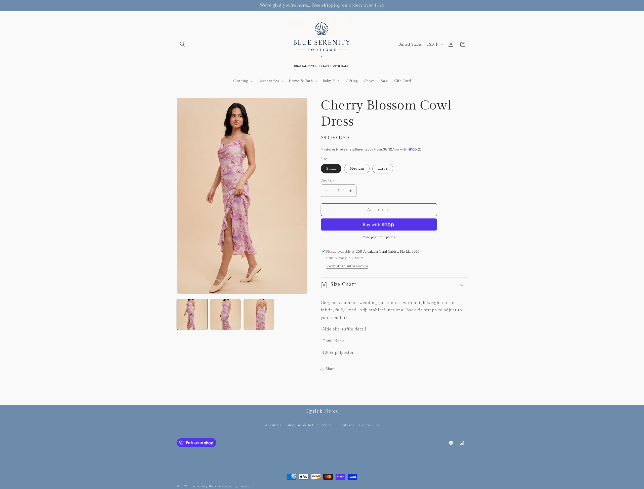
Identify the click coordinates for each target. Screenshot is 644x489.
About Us (273, 425)
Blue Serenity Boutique (205, 486)
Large (383, 168)
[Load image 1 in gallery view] (192, 314)
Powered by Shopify (235, 486)
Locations (345, 425)
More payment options (379, 237)
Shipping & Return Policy (309, 425)
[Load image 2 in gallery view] (225, 314)
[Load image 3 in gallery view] (259, 314)
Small (331, 168)
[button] (182, 44)
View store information (347, 266)
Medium (357, 168)
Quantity (327, 180)
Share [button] (331, 368)
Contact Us (369, 425)
